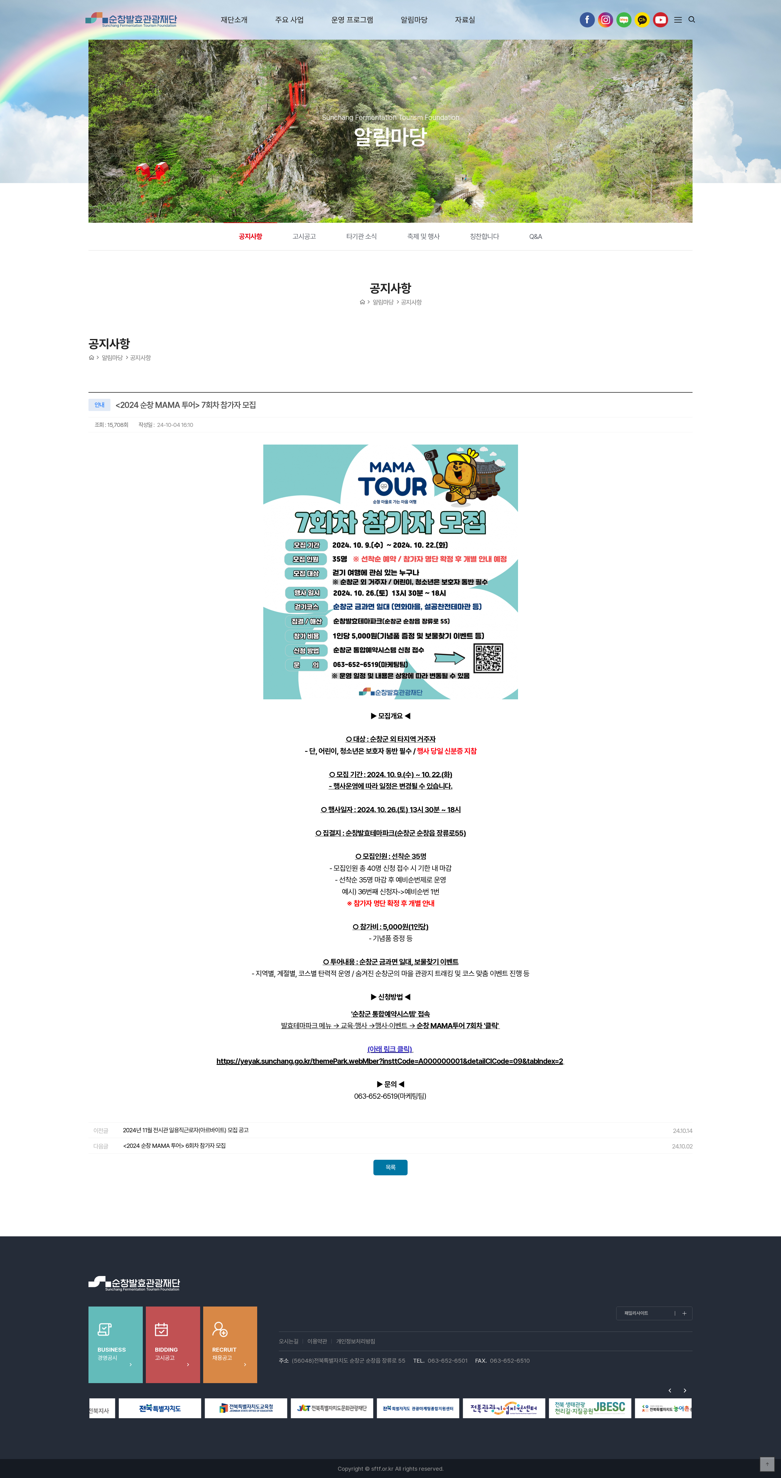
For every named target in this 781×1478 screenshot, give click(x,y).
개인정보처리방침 (355, 1341)
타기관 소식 (361, 236)
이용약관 (317, 1341)
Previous (669, 1390)
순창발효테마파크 (131, 20)
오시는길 (288, 1341)
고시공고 (304, 236)
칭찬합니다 (484, 236)
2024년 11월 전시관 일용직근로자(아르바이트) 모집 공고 (185, 1130)
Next (685, 1390)
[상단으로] (767, 1464)
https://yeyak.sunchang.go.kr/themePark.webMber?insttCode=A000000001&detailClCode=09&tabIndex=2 (390, 1061)
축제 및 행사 (423, 236)
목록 (390, 1167)
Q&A (535, 236)
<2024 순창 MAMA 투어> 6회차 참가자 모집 (174, 1145)
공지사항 (250, 236)
